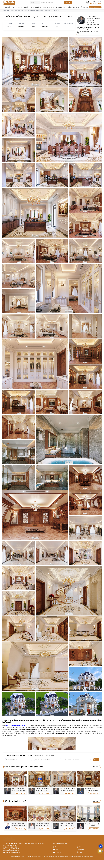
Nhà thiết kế (88, 25)
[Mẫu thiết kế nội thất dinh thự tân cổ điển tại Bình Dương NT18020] (40, 813)
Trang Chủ (6, 7)
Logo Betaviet (9, 2)
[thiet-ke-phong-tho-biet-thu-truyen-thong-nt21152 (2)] (85, 477)
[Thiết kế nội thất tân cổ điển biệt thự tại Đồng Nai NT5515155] (64, 779)
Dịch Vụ (14, 7)
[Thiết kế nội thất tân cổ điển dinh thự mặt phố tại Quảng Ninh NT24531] (88, 813)
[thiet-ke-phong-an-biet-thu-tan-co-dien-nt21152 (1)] (18, 150)
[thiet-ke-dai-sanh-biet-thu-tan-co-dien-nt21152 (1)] (52, 99)
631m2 (33, 26)
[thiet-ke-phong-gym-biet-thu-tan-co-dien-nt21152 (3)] (18, 553)
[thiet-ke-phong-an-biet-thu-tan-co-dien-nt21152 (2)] (18, 125)
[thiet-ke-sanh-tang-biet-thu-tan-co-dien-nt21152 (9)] (35, 666)
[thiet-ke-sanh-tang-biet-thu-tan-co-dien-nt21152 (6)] (18, 628)
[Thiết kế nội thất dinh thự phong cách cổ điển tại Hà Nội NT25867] (15, 813)
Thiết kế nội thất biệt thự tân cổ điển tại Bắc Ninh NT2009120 (92, 789)
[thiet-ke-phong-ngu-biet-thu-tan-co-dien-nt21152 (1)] (85, 200)
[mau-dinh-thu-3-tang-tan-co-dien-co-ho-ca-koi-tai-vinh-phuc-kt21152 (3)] (85, 679)
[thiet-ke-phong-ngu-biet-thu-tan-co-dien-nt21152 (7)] (18, 326)
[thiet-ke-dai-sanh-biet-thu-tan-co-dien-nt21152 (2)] (18, 99)
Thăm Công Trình (48, 7)
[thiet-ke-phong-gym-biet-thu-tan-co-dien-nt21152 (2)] (85, 528)
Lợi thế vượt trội (60, 7)
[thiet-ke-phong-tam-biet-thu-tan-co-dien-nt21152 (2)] (18, 452)
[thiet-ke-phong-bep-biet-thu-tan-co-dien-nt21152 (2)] (52, 175)
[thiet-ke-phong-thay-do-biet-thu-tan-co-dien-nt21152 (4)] (18, 402)
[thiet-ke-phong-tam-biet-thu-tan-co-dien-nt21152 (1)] (69, 439)
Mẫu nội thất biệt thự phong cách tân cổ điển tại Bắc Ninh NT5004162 (18, 789)
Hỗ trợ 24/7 (93, 3)
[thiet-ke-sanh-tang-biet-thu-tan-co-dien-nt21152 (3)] (18, 578)
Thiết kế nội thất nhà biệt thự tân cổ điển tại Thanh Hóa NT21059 (67, 824)
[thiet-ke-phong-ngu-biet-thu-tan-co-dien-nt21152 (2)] (18, 251)
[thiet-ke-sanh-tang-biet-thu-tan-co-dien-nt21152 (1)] (85, 653)
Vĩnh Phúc (45, 26)
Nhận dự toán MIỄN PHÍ (95, 7)
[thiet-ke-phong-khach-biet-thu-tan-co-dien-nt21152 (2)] (85, 49)
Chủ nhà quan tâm (73, 7)
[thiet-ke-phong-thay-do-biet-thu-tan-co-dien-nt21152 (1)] (85, 326)
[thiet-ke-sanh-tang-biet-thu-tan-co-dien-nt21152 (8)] (85, 628)
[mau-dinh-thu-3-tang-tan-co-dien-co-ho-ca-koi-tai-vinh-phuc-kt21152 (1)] (18, 704)
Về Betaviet (84, 7)
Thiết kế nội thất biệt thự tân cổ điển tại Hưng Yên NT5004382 (43, 789)
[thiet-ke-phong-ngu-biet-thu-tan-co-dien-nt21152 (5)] (69, 288)
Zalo (65, 849)
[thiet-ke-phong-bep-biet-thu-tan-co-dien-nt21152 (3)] (85, 175)
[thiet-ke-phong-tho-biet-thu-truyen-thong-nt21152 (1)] (85, 502)
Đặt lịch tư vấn (20, 793)
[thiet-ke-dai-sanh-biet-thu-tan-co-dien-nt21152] (85, 99)
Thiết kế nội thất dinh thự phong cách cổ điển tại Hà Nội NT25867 (18, 824)
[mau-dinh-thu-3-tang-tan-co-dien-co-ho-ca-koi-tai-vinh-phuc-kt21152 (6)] (85, 704)
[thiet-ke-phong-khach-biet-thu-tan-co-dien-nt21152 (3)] (85, 74)
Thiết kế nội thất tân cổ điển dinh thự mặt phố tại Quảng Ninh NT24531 (92, 825)
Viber (89, 852)
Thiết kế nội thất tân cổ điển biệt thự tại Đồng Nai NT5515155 (67, 789)
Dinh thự (9, 26)
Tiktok (89, 847)
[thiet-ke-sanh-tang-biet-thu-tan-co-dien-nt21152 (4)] (69, 590)
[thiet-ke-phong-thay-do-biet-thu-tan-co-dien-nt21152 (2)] (85, 351)
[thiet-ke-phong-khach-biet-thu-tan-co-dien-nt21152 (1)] (35, 62)
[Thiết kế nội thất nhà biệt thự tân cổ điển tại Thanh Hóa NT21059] (64, 813)
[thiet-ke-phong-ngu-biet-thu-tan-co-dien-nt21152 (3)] (85, 251)
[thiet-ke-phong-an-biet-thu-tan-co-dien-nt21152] (18, 175)
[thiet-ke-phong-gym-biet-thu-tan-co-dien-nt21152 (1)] (52, 553)
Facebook (65, 847)
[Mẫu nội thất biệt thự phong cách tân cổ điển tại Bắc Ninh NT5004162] (15, 779)
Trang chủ (6, 10)
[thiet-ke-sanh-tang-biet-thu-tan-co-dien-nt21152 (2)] (85, 553)
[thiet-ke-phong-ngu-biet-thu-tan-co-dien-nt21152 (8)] (52, 326)
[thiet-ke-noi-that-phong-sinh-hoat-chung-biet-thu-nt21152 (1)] (85, 402)
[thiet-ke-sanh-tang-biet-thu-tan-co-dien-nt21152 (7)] (52, 628)
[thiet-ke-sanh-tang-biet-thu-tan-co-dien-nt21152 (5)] (18, 603)
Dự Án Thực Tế (23, 7)
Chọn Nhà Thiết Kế (35, 7)
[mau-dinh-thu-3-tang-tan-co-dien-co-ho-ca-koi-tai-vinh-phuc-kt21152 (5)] (52, 704)
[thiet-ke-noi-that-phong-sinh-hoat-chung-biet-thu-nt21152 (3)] (52, 402)
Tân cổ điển (21, 26)
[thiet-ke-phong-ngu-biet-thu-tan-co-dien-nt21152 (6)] (18, 301)
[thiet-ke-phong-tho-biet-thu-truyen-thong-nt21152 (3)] (35, 515)
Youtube (89, 849)
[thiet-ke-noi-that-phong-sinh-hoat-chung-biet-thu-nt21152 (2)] (18, 427)
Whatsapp (65, 852)
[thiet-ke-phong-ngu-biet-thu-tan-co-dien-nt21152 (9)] (85, 225)
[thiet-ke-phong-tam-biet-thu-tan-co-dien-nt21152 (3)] (18, 477)
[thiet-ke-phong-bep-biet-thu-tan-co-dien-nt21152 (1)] (35, 213)
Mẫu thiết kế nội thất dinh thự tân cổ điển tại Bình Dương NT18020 (43, 824)
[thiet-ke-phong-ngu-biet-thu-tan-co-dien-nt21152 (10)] (52, 251)
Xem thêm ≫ (96, 766)
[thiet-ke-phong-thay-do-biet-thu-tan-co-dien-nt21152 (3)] (85, 376)
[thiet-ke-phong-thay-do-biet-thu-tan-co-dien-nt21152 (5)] (35, 364)
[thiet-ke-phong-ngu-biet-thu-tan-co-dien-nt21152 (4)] (18, 276)
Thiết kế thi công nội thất (16, 10)
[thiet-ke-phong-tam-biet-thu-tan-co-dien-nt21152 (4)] (52, 477)
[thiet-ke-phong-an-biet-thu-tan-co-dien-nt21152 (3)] (69, 137)
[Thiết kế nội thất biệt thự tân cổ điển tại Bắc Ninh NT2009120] (88, 779)
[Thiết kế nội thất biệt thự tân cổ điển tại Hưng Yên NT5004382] (40, 779)
